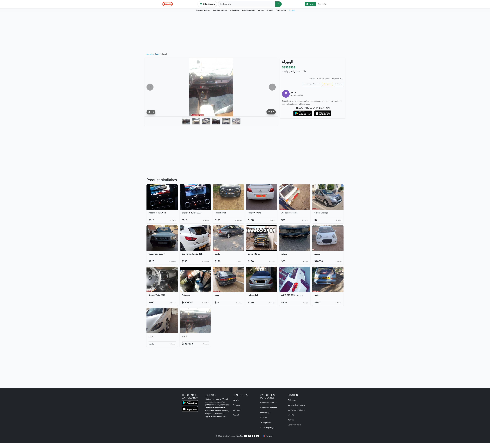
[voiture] (294, 238)
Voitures (261, 10)
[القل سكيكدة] (261, 279)
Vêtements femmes (203, 10)
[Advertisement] (245, 33)
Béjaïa (321, 79)
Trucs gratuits (281, 10)
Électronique (234, 10)
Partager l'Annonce (313, 84)
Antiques (270, 10)
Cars (157, 54)
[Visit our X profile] (249, 435)
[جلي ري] (328, 238)
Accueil (149, 54)
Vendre (236, 400)
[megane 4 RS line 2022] (195, 197)
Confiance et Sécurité (296, 410)
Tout (293, 10)
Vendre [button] (312, 4)
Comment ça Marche (296, 405)
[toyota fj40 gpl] (261, 238)
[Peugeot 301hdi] (261, 197)
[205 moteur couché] (294, 197)
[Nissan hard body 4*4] (162, 238)
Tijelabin (239, 436)
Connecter (322, 4)
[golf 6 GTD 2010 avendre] (294, 279)
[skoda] (228, 238)
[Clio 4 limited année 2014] (195, 238)
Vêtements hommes (220, 10)
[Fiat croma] (195, 279)
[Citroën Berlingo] (328, 197)
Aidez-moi (292, 400)
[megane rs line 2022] (162, 197)
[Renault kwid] (228, 197)
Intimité (291, 415)
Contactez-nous (294, 424)
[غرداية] (162, 320)
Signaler (329, 84)
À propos (236, 405)
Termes (291, 420)
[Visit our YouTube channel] (245, 435)
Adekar (327, 79)
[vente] (328, 279)
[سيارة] (228, 279)
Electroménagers (248, 10)
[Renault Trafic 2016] (162, 279)
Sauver (339, 84)
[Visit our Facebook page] (253, 435)
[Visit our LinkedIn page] (257, 435)
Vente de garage (267, 427)
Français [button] (268, 436)
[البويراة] (195, 320)
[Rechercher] (278, 4)
